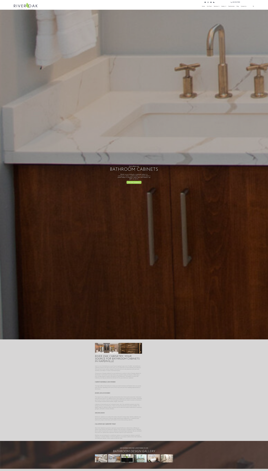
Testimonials (231, 6)
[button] (216, 6)
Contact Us (243, 6)
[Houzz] (214, 2)
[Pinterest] (211, 2)
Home (203, 6)
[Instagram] (208, 2)
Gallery (223, 6)
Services (216, 6)
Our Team (209, 6)
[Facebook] (205, 2)
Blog (238, 6)
